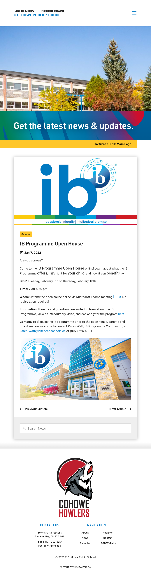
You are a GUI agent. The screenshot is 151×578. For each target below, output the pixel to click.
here (121, 314)
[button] (134, 13)
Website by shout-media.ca (75, 567)
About (85, 532)
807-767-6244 (54, 541)
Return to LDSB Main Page (113, 144)
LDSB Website (107, 543)
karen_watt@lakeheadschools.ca (43, 331)
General (25, 234)
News (85, 537)
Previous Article (36, 409)
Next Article (118, 409)
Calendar (85, 543)
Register (108, 532)
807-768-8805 (52, 545)
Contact (107, 537)
